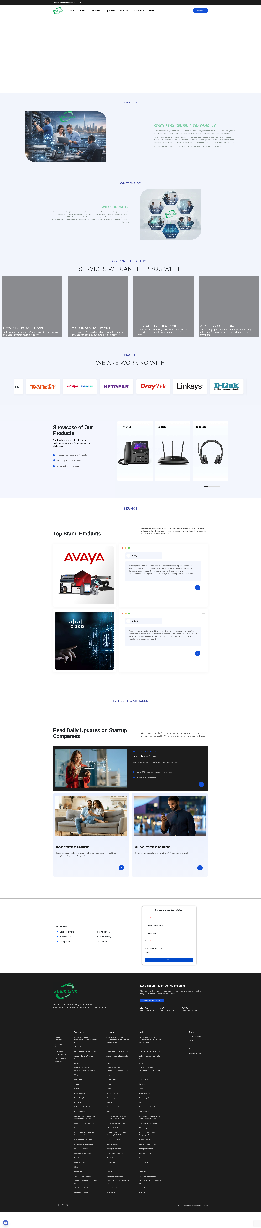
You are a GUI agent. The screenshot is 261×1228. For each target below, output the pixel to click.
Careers (77, 1084)
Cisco (76, 1089)
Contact (77, 1102)
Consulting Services (82, 1098)
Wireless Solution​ (81, 1192)
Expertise (110, 10)
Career (151, 10)
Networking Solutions (82, 1153)
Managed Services (58, 1045)
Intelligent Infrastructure (60, 1052)
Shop (76, 1167)
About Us (84, 10)
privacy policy (79, 1162)
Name (147, 918)
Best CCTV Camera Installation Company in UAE (85, 1069)
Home (73, 10)
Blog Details (78, 1079)
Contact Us (200, 10)
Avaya (76, 1063)
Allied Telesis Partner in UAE (85, 1051)
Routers (162, 426)
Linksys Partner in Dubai (83, 1144)
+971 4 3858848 (195, 1041)
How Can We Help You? (153, 948)
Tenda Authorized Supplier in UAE (85, 1182)
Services (96, 10)
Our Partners (138, 10)
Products (123, 10)
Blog (76, 1075)
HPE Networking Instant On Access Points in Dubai (84, 1117)
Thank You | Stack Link (83, 1188)
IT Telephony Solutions (83, 1139)
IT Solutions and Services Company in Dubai (84, 1133)
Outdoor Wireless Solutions (152, 847)
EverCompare (79, 1111)
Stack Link (78, 3)
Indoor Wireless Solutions (72, 847)
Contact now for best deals (152, 1001)
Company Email (151, 933)
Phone (147, 941)
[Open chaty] (5, 1222)
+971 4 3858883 (195, 1037)
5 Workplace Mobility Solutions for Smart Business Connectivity (85, 1039)
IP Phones (125, 426)
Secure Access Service (145, 756)
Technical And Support (83, 1176)
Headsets (200, 426)
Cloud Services (58, 1038)
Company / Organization (154, 925)
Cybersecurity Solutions (83, 1107)
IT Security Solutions (82, 1128)
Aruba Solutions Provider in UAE (84, 1057)
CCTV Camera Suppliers (60, 1060)
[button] (206, 486)
